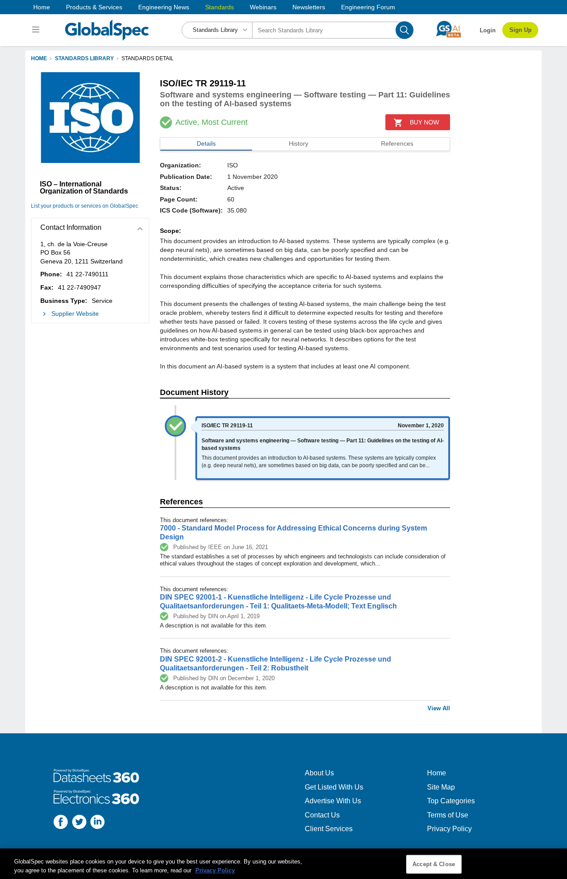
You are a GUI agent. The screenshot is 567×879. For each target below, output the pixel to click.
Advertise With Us (333, 801)
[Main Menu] (37, 30)
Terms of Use (447, 815)
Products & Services (94, 7)
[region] (283, 863)
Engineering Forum (368, 7)
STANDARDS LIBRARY (84, 58)
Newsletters (308, 7)
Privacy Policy (449, 829)
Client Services (329, 829)
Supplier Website (75, 313)
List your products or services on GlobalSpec (84, 206)
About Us (319, 773)
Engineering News (163, 7)
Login (488, 30)
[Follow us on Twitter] (79, 823)
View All (438, 708)
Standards (219, 7)
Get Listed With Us (334, 787)
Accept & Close (433, 864)
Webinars (263, 7)
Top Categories (451, 801)
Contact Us (322, 815)
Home (41, 7)
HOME (39, 58)
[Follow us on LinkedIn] (97, 823)
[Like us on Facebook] (61, 823)
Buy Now (424, 122)
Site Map (441, 787)
